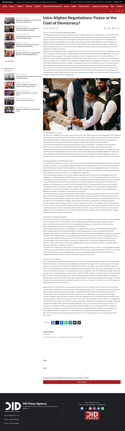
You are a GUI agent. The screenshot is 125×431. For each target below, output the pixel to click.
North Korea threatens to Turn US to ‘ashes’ (27, 94)
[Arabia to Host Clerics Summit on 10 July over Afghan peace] (9, 76)
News (12, 6)
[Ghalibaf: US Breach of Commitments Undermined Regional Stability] (9, 28)
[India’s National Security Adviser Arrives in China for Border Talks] (9, 37)
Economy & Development (52, 6)
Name (45, 360)
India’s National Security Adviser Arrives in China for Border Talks (28, 37)
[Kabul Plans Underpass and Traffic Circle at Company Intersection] (9, 20)
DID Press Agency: (8, 2)
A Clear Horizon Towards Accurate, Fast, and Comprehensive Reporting (36, 2)
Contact (119, 6)
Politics (19, 6)
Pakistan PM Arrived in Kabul (25, 100)
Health (73, 6)
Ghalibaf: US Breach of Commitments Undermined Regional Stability (27, 29)
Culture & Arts (84, 6)
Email (45, 368)
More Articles (9, 61)
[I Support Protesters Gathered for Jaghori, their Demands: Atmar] (9, 85)
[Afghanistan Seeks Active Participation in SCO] (9, 109)
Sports (66, 6)
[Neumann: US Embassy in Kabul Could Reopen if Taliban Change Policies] (9, 53)
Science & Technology (100, 6)
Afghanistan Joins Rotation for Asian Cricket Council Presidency (27, 45)
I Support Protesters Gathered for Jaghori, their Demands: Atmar (26, 85)
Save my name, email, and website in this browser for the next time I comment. (66, 378)
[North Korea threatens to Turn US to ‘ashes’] (9, 93)
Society (37, 6)
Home (5, 6)
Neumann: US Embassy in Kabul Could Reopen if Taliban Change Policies (28, 53)
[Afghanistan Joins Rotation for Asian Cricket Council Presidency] (9, 45)
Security (29, 6)
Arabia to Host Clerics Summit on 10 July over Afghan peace (28, 77)
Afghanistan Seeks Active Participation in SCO (28, 110)
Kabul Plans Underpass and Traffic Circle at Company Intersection (28, 21)
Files (112, 6)
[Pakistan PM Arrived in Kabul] (9, 101)
